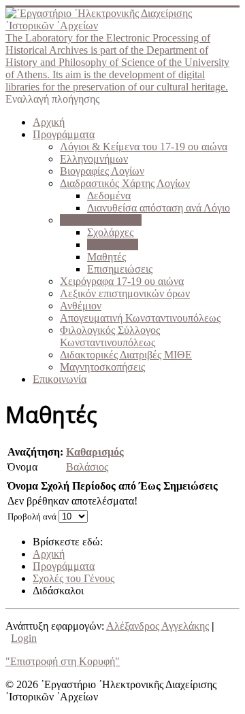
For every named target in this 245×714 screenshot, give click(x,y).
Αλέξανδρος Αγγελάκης (157, 626)
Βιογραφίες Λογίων (102, 171)
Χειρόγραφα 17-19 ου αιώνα (122, 281)
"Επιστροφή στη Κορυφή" (62, 661)
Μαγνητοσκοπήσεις (102, 367)
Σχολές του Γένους (101, 220)
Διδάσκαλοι (112, 244)
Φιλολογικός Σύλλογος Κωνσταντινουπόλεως (110, 336)
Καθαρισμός (95, 452)
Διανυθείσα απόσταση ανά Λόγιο (158, 208)
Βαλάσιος (87, 467)
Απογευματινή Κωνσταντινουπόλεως (140, 318)
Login (24, 638)
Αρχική (49, 122)
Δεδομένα (109, 195)
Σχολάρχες (110, 232)
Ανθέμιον (80, 305)
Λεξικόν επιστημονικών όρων (125, 293)
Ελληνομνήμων (94, 159)
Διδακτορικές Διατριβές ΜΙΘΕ (126, 354)
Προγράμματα (64, 134)
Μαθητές (106, 256)
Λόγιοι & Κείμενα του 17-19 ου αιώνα (143, 146)
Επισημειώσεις (119, 269)
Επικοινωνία (59, 379)
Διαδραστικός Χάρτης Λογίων (125, 183)
